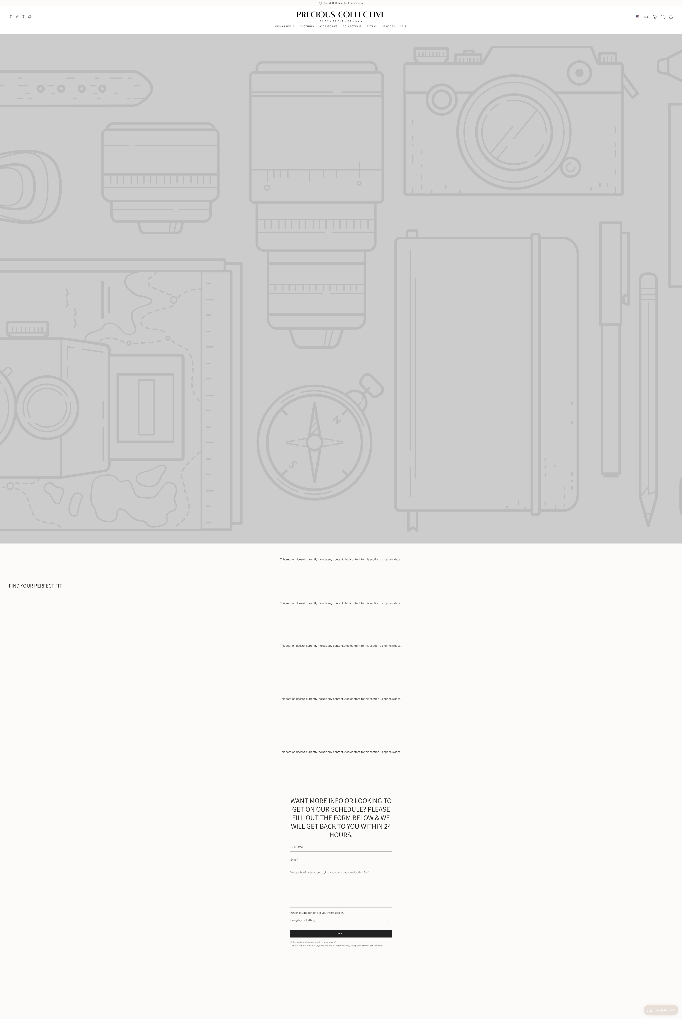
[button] (307, 26)
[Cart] (671, 17)
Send (341, 933)
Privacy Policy (349, 945)
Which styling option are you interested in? (317, 912)
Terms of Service (369, 945)
